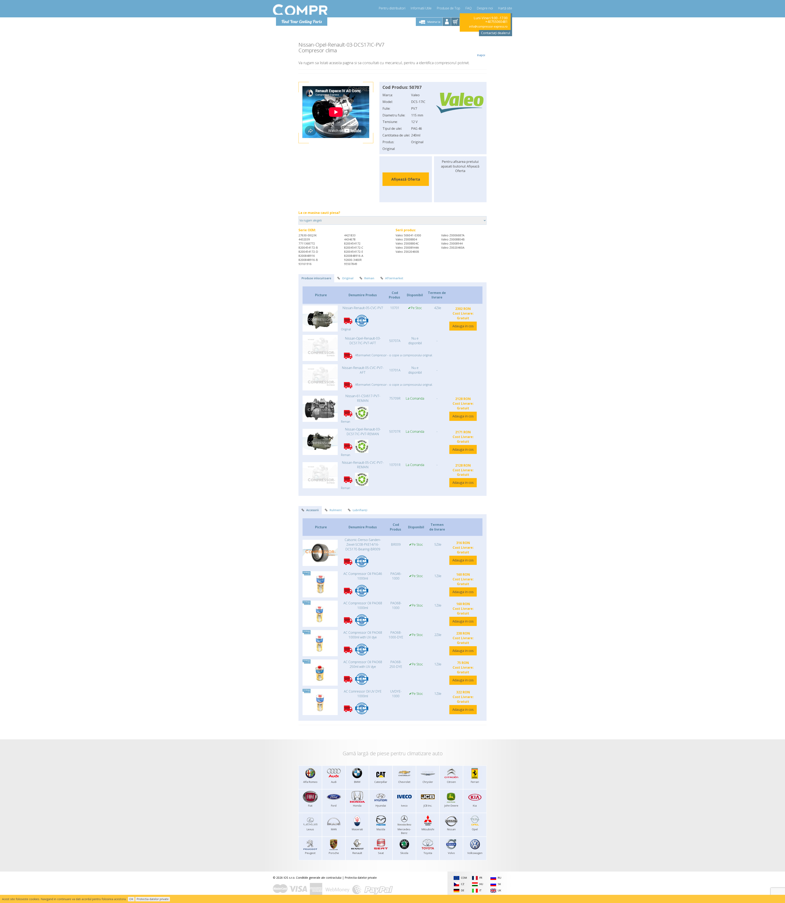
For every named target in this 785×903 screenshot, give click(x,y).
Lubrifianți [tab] (360, 510)
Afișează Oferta (405, 179)
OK (131, 899)
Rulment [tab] (336, 510)
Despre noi (485, 8)
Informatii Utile (421, 8)
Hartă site (505, 8)
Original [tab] (347, 278)
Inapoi (481, 55)
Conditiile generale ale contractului (318, 878)
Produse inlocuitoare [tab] (316, 278)
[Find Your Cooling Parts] (300, 9)
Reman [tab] (369, 278)
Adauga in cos (463, 326)
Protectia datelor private (361, 878)
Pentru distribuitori (392, 8)
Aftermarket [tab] (394, 278)
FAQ (468, 8)
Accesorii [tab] (312, 510)
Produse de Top (448, 8)
